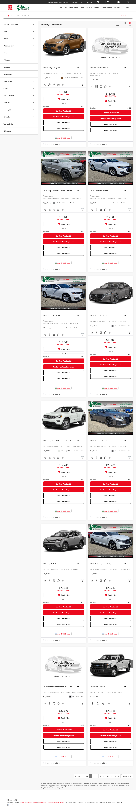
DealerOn (23, 802)
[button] (84, 45)
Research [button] (117, 7)
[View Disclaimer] (63, 84)
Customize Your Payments (63, 116)
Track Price (65, 99)
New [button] (65, 7)
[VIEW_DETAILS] (110, 45)
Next (108, 776)
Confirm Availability (64, 111)
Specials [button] (89, 7)
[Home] (61, 7)
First (78, 776)
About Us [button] (126, 7)
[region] (63, 106)
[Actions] (82, 68)
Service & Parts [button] (107, 7)
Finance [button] (96, 7)
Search (123, 16)
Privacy (35, 802)
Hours (62, 802)
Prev (85, 776)
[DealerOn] (12, 800)
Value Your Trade (63, 122)
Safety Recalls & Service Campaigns (48, 802)
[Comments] (82, 84)
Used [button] (82, 7)
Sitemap (29, 802)
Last (116, 776)
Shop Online (73, 7)
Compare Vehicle (53, 144)
